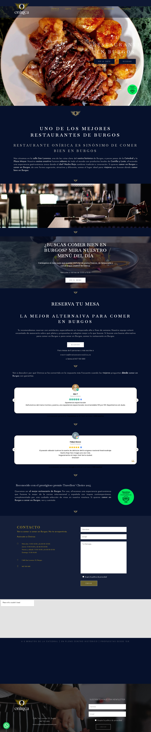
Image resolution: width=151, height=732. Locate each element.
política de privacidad (99, 577)
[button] (136, 400)
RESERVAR (127, 61)
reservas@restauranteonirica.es (75, 354)
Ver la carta (104, 61)
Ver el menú (75, 280)
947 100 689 (26, 566)
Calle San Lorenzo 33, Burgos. (32, 560)
